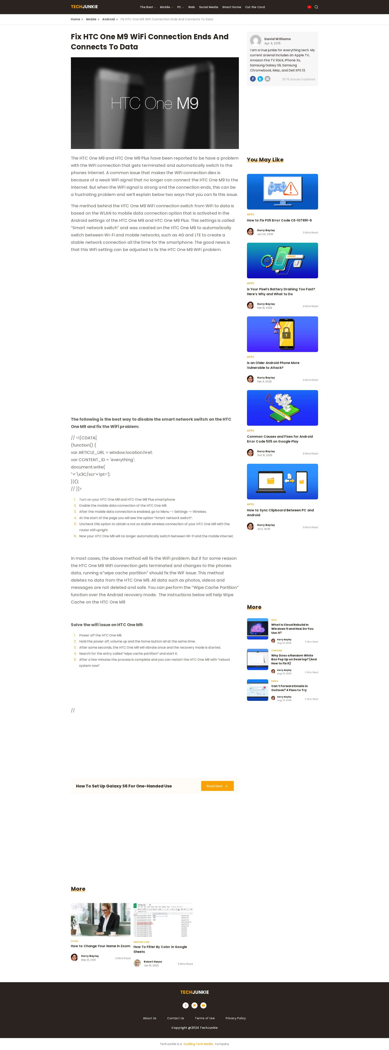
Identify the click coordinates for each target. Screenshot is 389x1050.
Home (75, 19)
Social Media (208, 7)
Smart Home (231, 7)
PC (179, 7)
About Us (149, 1018)
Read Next (214, 786)
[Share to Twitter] (260, 79)
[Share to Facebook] (253, 79)
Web (191, 7)
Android (108, 19)
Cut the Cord (255, 7)
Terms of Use (205, 1018)
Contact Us (175, 1018)
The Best (146, 7)
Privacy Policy (236, 1018)
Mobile (165, 7)
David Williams (277, 39)
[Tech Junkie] (84, 7)
